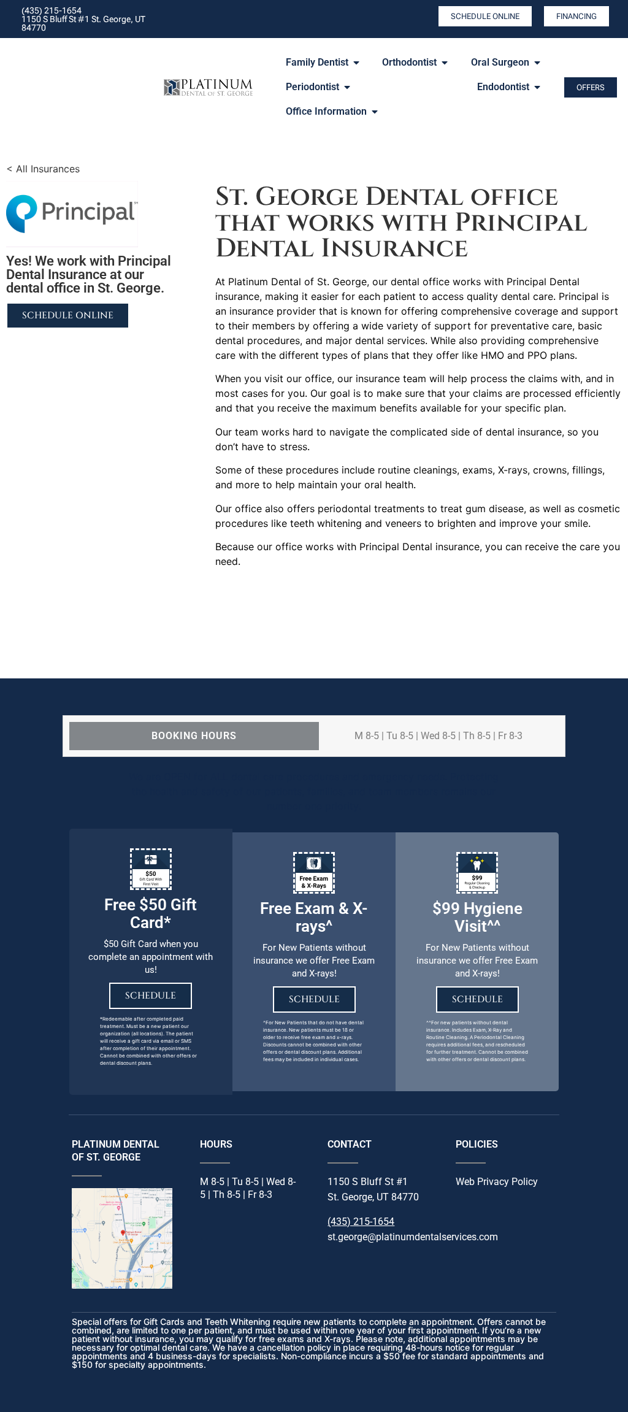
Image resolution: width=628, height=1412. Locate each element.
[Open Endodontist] (537, 87)
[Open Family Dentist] (356, 62)
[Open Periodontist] (347, 87)
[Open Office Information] (375, 111)
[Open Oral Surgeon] (537, 62)
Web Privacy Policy (497, 1182)
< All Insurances (43, 169)
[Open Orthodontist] (445, 62)
